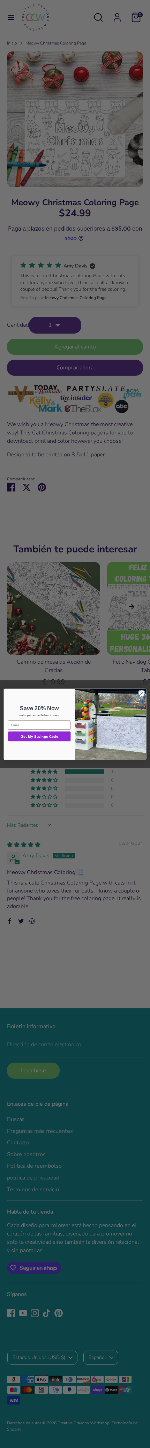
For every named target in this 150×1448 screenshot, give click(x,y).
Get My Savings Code (39, 736)
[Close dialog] (141, 693)
